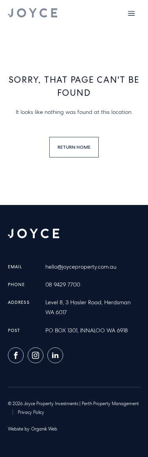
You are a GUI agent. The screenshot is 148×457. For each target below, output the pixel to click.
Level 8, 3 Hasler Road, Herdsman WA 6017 (88, 307)
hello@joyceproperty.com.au (80, 266)
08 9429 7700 (62, 284)
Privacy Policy (31, 412)
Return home (74, 147)
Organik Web (44, 429)
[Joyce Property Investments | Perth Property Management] (32, 13)
